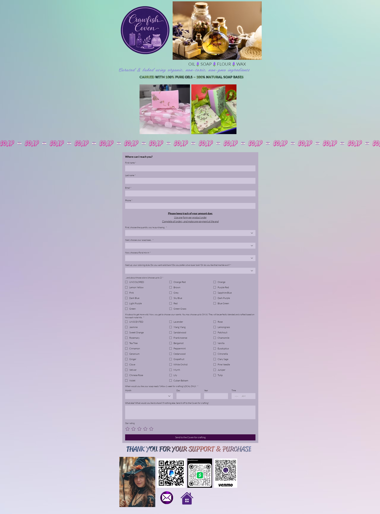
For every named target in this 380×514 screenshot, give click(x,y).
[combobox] (190, 233)
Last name (130, 175)
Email (128, 187)
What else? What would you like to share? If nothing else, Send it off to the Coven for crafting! (167, 403)
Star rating (130, 423)
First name (130, 162)
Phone (128, 200)
